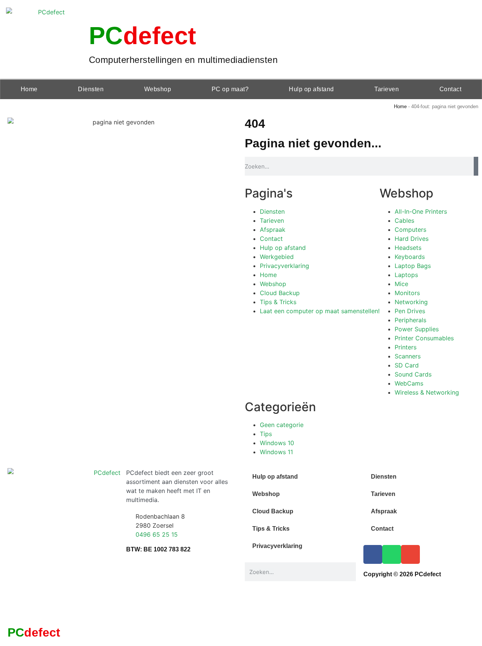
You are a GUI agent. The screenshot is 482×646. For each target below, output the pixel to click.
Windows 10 (277, 443)
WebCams (409, 383)
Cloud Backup (280, 293)
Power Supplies (417, 329)
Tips (266, 434)
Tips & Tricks (278, 302)
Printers (405, 347)
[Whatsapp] (391, 554)
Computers (410, 229)
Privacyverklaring (284, 265)
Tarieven (386, 89)
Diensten (91, 89)
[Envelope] (410, 554)
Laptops (406, 275)
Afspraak (272, 229)
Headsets (408, 247)
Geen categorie (282, 425)
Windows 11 (276, 452)
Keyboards (410, 256)
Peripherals (410, 320)
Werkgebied (277, 256)
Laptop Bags (413, 265)
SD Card (407, 365)
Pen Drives (410, 311)
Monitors (407, 293)
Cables (404, 220)
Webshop (157, 89)
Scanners (408, 356)
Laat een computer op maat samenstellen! (320, 311)
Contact (450, 89)
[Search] (476, 166)
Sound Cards (413, 374)
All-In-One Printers (421, 211)
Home (29, 89)
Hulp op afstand (311, 89)
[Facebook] (372, 554)
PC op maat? (230, 89)
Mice (401, 284)
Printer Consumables (424, 338)
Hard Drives (412, 238)
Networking (411, 302)
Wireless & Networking (427, 392)
